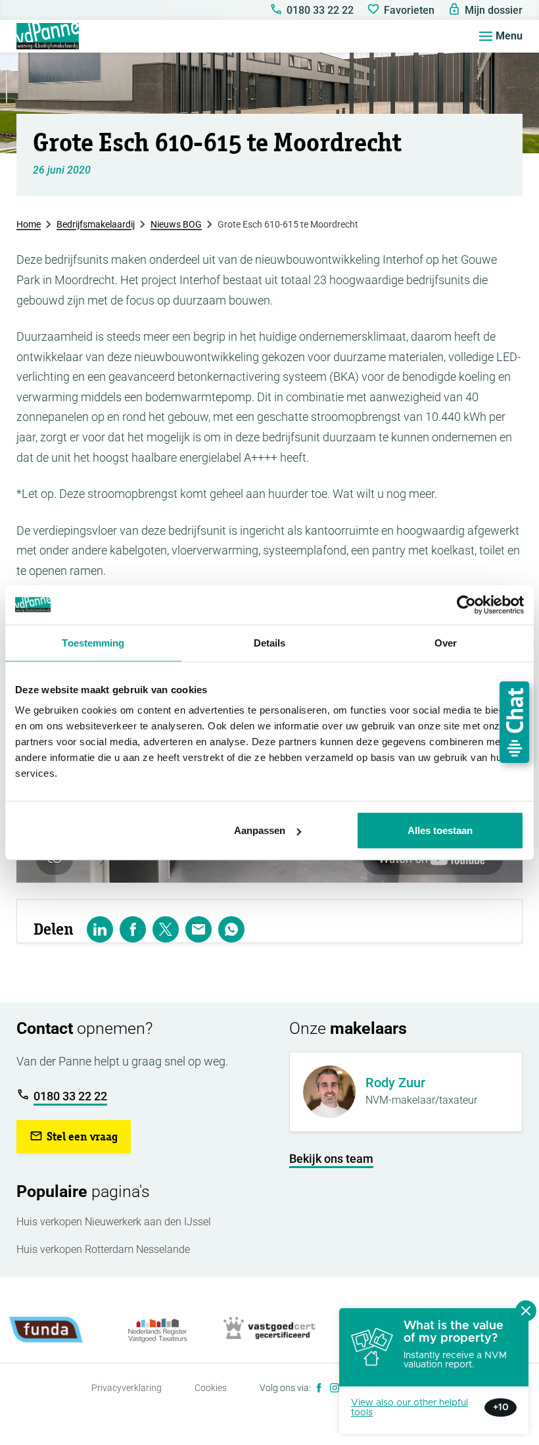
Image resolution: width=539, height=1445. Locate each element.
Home (28, 224)
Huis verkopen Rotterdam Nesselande (103, 1249)
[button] (73, 1136)
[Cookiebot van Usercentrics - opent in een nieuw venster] (466, 604)
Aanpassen (259, 830)
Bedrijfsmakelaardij (96, 224)
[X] (165, 929)
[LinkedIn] (100, 929)
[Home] (47, 36)
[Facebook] (318, 1387)
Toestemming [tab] (93, 642)
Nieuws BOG (176, 224)
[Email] (198, 929)
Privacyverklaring (126, 1387)
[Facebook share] (133, 929)
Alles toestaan (440, 830)
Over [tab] (445, 642)
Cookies (211, 1387)
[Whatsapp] (231, 929)
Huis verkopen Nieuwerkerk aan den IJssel (113, 1221)
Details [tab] (270, 642)
